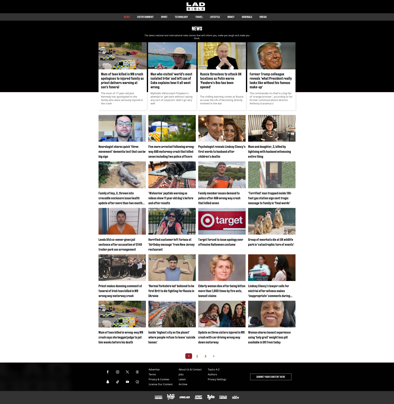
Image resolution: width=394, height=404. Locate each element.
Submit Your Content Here (270, 376)
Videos (263, 16)
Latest (182, 379)
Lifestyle (215, 16)
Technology (181, 16)
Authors (212, 374)
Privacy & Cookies (159, 379)
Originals (247, 16)
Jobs (181, 374)
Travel (199, 16)
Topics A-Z (213, 369)
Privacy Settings (217, 379)
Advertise (154, 369)
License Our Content (161, 384)
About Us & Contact (190, 369)
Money (230, 16)
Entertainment (145, 16)
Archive (183, 384)
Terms (152, 374)
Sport (164, 16)
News (127, 16)
